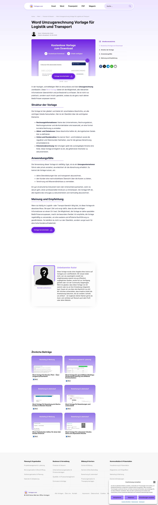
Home (33, 16)
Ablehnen (131, 497)
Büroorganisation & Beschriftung (34, 470)
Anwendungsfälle (106, 54)
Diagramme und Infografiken (119, 470)
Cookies (103, 493)
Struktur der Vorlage (107, 50)
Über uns (68, 493)
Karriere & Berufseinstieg (89, 470)
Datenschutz (134, 501)
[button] (154, 482)
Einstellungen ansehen (146, 497)
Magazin (92, 6)
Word (62, 6)
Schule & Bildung (86, 465)
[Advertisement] (63, 248)
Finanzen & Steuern (48, 16)
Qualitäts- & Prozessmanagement (63, 477)
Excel (53, 6)
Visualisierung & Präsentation (119, 465)
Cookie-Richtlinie (126, 501)
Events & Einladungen (117, 479)
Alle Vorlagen (59, 493)
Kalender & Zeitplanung (31, 479)
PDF (83, 6)
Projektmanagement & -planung (34, 465)
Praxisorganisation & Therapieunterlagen (88, 480)
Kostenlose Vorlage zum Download (112, 45)
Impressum (141, 501)
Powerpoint (72, 6)
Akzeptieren (117, 497)
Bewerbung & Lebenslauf (89, 474)
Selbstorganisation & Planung (33, 474)
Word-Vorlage (51, 90)
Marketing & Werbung (117, 474)
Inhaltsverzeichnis (108, 41)
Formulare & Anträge (59, 481)
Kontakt (74, 493)
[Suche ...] (130, 6)
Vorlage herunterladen (61, 76)
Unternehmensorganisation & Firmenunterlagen (62, 471)
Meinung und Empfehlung (109, 58)
